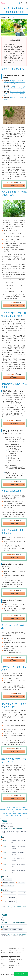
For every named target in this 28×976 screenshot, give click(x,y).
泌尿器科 (11, 952)
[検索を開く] (21, 3)
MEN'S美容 (19, 959)
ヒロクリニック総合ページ (4, 949)
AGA (18, 963)
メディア (17, 3)
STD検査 (11, 967)
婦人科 (2, 959)
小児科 (18, 956)
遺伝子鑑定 (19, 965)
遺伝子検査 (11, 965)
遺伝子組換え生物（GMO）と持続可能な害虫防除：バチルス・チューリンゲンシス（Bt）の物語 (14, 82)
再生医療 (3, 965)
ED (9, 963)
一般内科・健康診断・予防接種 (20, 949)
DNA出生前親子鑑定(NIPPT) (12, 960)
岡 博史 (3, 826)
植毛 (2, 963)
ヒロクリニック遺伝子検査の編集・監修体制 (16, 906)
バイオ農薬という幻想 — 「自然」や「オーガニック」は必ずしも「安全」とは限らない (14, 87)
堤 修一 (3, 920)
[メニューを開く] (25, 3)
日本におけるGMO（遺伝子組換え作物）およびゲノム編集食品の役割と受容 (14, 93)
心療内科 (3, 952)
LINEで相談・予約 (21, 974)
